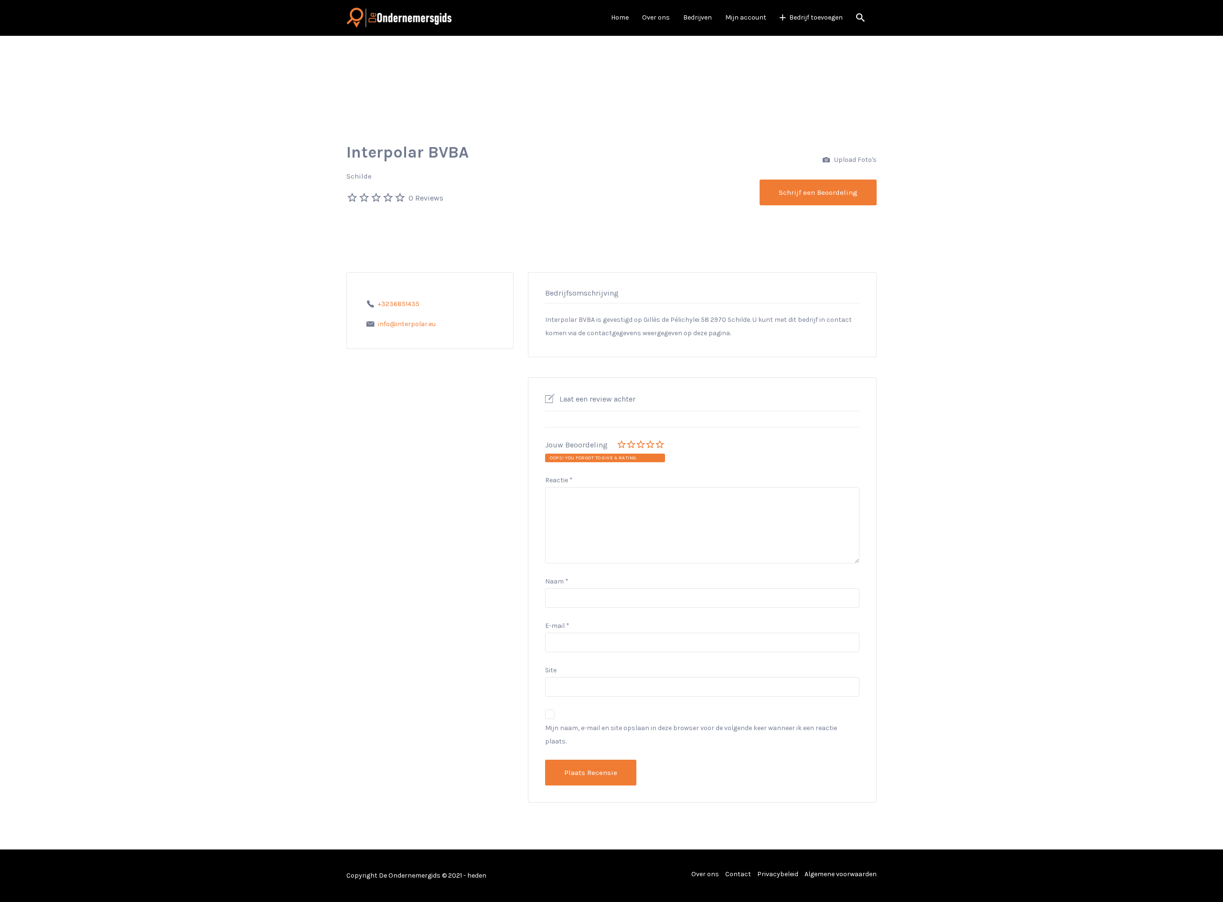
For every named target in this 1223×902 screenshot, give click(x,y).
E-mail (557, 626)
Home (620, 17)
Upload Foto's (855, 160)
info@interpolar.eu (407, 324)
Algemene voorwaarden (841, 874)
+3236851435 (398, 304)
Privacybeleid (777, 874)
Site (551, 670)
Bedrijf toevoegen (816, 17)
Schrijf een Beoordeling (818, 192)
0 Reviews (425, 197)
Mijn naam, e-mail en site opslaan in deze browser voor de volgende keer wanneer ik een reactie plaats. (691, 734)
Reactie (559, 480)
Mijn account (745, 17)
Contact (738, 874)
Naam (557, 581)
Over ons (656, 17)
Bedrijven (697, 17)
